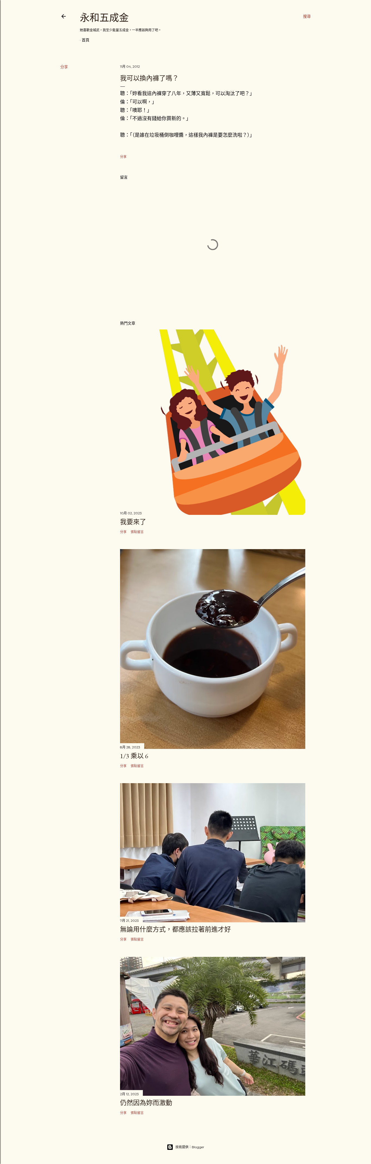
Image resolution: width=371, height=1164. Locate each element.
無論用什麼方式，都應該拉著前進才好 (175, 929)
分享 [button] (64, 66)
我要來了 (133, 522)
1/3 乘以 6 (134, 756)
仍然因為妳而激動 (146, 1102)
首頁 (85, 40)
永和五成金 (104, 17)
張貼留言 (137, 532)
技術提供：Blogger (189, 1147)
